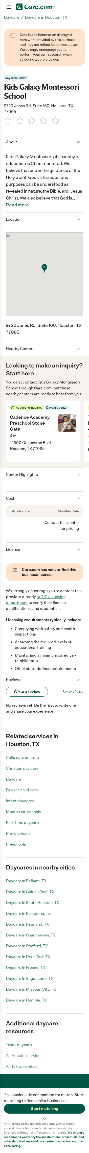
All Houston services (24, 1055)
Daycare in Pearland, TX (27, 924)
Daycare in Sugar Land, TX (29, 978)
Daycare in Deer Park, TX (28, 956)
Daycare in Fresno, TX (25, 967)
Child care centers (22, 757)
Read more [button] (17, 205)
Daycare (13, 779)
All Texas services (22, 1066)
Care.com (43, 388)
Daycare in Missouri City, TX (31, 989)
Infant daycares (20, 801)
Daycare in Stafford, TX (27, 946)
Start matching (44, 1108)
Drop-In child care (22, 790)
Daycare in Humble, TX (26, 1000)
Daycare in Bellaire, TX (26, 881)
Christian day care (22, 768)
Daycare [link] (11, 17)
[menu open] (9, 7)
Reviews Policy (73, 691)
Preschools (16, 844)
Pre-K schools (18, 833)
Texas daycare (19, 1044)
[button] (44, 1104)
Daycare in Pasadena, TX (28, 913)
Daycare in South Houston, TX (32, 902)
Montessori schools (23, 811)
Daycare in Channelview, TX (31, 935)
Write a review (27, 691)
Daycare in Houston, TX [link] (46, 17)
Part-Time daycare (22, 822)
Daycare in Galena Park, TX (30, 891)
